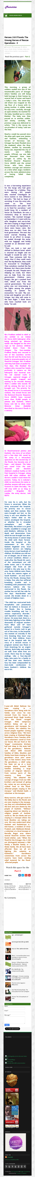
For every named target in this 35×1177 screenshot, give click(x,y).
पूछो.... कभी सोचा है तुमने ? (17, 935)
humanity (19, 49)
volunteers (7, 53)
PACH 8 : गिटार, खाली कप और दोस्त (20, 949)
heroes (15, 49)
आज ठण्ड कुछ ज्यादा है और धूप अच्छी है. (20, 942)
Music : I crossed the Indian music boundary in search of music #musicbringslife (21, 957)
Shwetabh (10, 1157)
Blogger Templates (24, 1171)
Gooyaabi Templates (21, 1173)
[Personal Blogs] (10, 1060)
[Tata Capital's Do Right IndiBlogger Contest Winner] (12, 1124)
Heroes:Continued (14, 19)
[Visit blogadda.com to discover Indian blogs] (17, 1058)
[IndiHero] (12, 1092)
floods (10, 49)
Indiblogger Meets (10, 24)
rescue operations (23, 51)
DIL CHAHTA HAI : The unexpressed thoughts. (18, 970)
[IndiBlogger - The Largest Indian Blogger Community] (12, 1104)
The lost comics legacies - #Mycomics (19, 984)
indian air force (9, 51)
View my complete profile (12, 1160)
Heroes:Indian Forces (15, 15)
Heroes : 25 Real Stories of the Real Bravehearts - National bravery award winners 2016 (20, 964)
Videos (19, 28)
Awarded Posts (9, 28)
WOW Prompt (9, 32)
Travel (25, 19)
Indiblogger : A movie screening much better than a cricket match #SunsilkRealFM (20, 977)
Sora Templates (15, 1171)
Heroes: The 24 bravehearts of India (20, 997)
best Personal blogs (9, 1061)
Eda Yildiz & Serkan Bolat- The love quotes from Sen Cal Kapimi (20, 990)
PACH (21, 24)
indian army (26, 49)
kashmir (15, 51)
